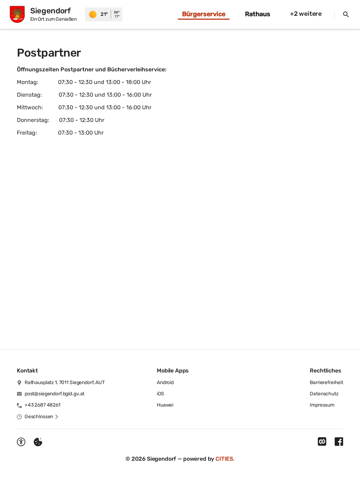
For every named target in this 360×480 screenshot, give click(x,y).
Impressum (322, 405)
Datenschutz (324, 394)
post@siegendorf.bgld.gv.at (54, 394)
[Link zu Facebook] (339, 441)
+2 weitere (306, 14)
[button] (42, 416)
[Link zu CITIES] (322, 441)
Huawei (165, 405)
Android (165, 382)
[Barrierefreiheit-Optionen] (21, 442)
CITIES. (225, 458)
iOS (160, 394)
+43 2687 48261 (42, 405)
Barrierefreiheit (326, 382)
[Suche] (346, 14)
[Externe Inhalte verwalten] (38, 442)
